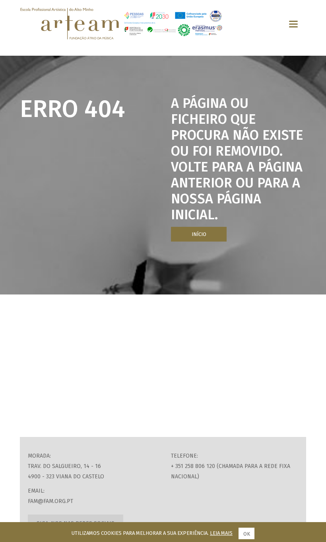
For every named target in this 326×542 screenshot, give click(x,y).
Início (199, 234)
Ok (246, 534)
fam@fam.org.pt (50, 501)
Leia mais (221, 533)
